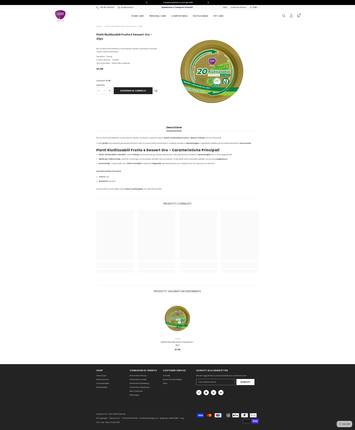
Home (99, 26)
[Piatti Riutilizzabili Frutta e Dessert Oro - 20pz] (177, 316)
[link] (115, 266)
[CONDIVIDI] (155, 90)
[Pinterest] (213, 392)
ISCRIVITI (245, 382)
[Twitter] (221, 392)
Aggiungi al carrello (132, 90)
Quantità (100, 85)
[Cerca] (284, 16)
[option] (177, 2)
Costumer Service (238, 7)
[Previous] (146, 2)
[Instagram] (206, 392)
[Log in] (291, 15)
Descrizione (174, 127)
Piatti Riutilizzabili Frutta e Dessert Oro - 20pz (177, 343)
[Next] (208, 2)
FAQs (225, 7)
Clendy (109, 56)
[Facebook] (198, 392)
